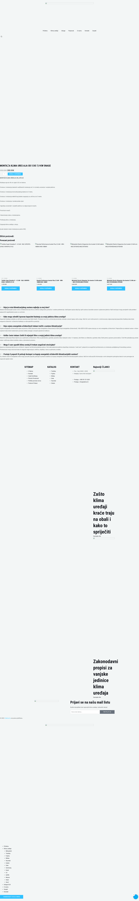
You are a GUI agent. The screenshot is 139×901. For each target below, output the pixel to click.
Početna (45, 31)
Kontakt (87, 31)
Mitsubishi (9, 851)
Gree (7, 865)
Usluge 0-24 (7, 884)
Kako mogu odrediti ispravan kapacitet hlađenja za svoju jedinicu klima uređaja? (35, 317)
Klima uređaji (54, 31)
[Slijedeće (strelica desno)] (136, 450)
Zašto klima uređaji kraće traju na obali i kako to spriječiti (103, 513)
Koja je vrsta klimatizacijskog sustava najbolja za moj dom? (27, 307)
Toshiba (8, 853)
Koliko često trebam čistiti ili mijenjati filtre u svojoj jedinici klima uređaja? (33, 335)
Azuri (7, 882)
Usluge (63, 31)
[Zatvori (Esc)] (137, 2)
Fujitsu (8, 856)
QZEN (7, 875)
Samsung (8, 868)
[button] (69, 307)
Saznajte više (97, 536)
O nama (79, 31)
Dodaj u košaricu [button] (10, 288)
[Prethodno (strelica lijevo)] (3, 450)
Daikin (7, 863)
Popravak (71, 31)
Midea (7, 858)
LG (6, 872)
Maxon (8, 877)
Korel (7, 870)
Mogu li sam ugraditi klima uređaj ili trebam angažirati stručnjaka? (29, 345)
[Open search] (1, 36)
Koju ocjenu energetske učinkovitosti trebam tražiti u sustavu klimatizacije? (33, 326)
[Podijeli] (133, 2)
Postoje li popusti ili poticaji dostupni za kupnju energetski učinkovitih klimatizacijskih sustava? (41, 354)
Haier (7, 880)
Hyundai (8, 860)
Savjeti (94, 31)
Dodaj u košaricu (15, 174)
